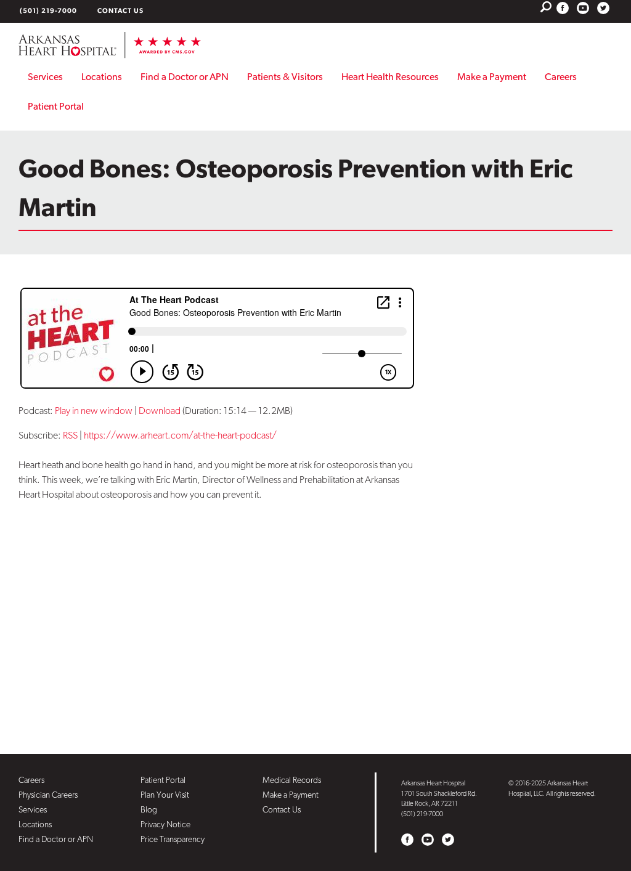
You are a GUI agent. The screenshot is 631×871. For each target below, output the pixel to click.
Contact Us (120, 11)
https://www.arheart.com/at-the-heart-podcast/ (180, 435)
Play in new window (93, 410)
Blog (148, 809)
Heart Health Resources (390, 77)
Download (160, 410)
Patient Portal (56, 106)
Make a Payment (491, 77)
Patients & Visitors (285, 77)
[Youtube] (583, 8)
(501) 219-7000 (48, 11)
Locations (101, 77)
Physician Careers (48, 795)
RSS (70, 435)
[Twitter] (603, 8)
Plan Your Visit (164, 795)
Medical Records (292, 780)
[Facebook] (562, 8)
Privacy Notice (165, 824)
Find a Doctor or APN (184, 77)
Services (45, 77)
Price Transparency (172, 839)
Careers (561, 77)
